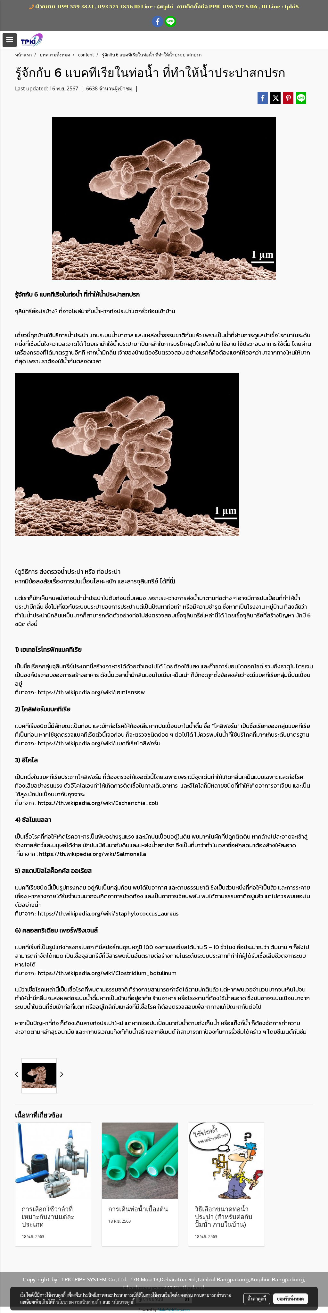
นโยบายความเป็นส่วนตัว (78, 1302)
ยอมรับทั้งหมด (290, 1298)
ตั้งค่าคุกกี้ (257, 1298)
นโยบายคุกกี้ (123, 1302)
